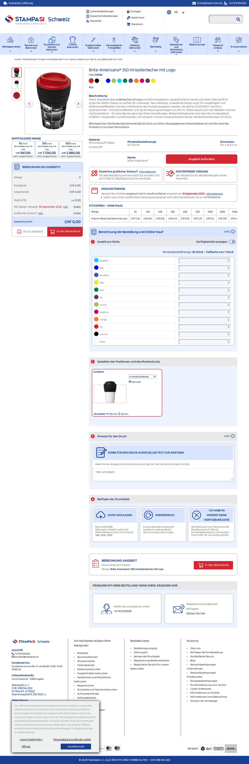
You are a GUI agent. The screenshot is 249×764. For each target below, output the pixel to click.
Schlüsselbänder (86, 697)
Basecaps (82, 652)
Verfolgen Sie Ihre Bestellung (206, 652)
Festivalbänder (86, 665)
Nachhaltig (155, 46)
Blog (193, 660)
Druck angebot (33, 231)
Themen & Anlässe (218, 46)
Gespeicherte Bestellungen (104, 16)
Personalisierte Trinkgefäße (114, 46)
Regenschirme (85, 685)
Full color (136, 381)
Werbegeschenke (10, 46)
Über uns (195, 648)
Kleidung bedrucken (134, 46)
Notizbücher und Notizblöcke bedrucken (176, 48)
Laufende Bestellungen (102, 11)
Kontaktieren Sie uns (210, 3)
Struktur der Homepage (203, 700)
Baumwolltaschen (87, 656)
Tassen (42, 59)
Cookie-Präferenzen (200, 688)
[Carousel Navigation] (54, 103)
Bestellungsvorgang (145, 648)
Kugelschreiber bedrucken (93, 46)
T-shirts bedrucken (72, 46)
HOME (18, 59)
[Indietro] (29, 103)
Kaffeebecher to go (58, 59)
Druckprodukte (239, 46)
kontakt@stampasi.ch (27, 656)
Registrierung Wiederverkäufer (151, 660)
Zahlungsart (141, 652)
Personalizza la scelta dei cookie (72, 739)
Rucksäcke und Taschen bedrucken (52, 47)
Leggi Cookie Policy (31, 739)
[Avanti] (78, 103)
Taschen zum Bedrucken (31, 46)
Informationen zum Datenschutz (208, 696)
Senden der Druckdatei (147, 656)
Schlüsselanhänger (88, 693)
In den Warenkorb (68, 231)
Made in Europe (197, 44)
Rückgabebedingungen (203, 680)
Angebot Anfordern (202, 159)
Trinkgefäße (29, 59)
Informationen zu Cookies (204, 692)
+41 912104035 (237, 3)
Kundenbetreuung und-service (208, 684)
